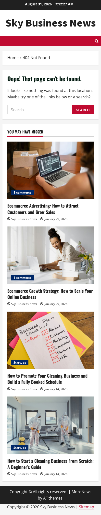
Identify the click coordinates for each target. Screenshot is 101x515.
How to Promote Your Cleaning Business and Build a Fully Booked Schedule (47, 378)
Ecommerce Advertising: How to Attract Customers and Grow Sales (42, 208)
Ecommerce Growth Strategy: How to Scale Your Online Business (50, 294)
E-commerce (22, 192)
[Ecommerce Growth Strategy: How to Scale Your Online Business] (50, 255)
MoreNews (81, 491)
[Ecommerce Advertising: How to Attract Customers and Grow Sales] (50, 170)
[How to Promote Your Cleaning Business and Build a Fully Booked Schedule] (50, 340)
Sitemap (86, 507)
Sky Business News (50, 22)
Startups (19, 362)
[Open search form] (97, 41)
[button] (7, 41)
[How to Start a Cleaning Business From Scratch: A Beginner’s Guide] (50, 425)
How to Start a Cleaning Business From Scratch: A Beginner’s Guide (50, 464)
